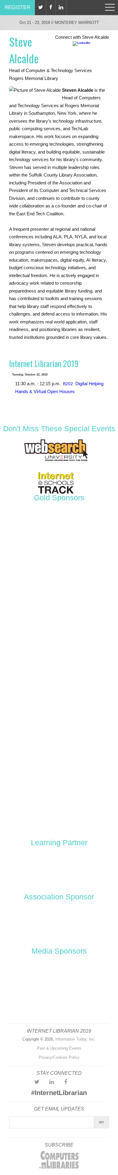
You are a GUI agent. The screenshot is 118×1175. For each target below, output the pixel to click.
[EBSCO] (59, 670)
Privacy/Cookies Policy (59, 1057)
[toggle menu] (110, 8)
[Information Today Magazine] (82, 977)
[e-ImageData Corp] (59, 715)
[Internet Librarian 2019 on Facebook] (65, 1082)
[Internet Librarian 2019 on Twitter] (36, 1082)
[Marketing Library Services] (36, 1004)
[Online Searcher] (82, 1004)
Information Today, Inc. (75, 1039)
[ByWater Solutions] (59, 625)
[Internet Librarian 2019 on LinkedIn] (51, 1082)
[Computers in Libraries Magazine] (36, 977)
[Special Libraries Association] (59, 868)
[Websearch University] (56, 460)
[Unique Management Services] (59, 806)
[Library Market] (59, 761)
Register (17, 7)
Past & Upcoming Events (59, 1048)
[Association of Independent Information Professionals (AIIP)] (59, 922)
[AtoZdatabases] (59, 534)
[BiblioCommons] (59, 579)
